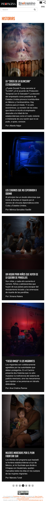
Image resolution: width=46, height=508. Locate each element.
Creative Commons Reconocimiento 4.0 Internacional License (30, 498)
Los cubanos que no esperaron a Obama (21, 192)
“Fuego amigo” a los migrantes (20, 361)
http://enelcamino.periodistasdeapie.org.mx (31, 500)
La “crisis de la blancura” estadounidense (18, 83)
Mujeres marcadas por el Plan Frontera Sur (20, 455)
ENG (43, 6)
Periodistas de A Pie (19, 496)
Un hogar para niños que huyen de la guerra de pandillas (22, 276)
